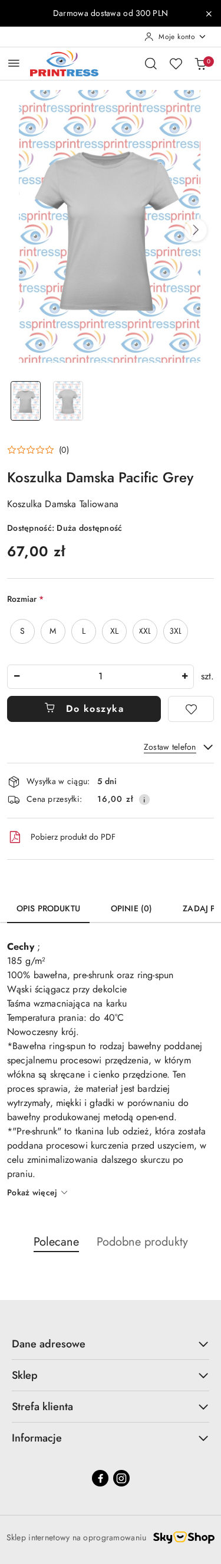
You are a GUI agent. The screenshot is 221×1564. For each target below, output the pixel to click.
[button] (196, 230)
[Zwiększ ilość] (184, 676)
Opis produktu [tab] (48, 908)
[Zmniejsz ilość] (16, 676)
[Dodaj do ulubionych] (191, 709)
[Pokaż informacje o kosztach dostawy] (144, 799)
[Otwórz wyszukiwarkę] (150, 63)
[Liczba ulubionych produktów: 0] (175, 63)
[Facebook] (100, 1478)
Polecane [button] (56, 1241)
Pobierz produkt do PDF (73, 837)
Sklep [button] (25, 1375)
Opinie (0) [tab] (131, 908)
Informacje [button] (37, 1438)
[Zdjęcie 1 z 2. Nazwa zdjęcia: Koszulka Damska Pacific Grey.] (26, 401)
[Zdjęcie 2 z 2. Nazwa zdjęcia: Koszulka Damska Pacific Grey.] (68, 401)
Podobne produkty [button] (142, 1241)
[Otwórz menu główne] (14, 63)
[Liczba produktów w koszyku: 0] (200, 63)
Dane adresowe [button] (48, 1344)
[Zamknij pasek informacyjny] (208, 13)
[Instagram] (121, 1478)
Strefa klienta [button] (42, 1406)
